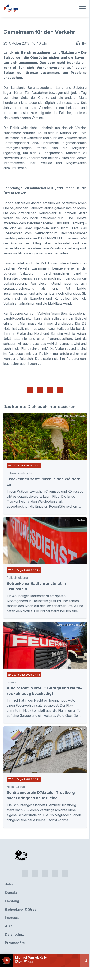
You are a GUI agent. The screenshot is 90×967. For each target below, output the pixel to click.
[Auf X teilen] (40, 390)
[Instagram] (55, 873)
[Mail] (65, 873)
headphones (78, 43)
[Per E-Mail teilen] (60, 390)
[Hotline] (25, 873)
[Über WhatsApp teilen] (50, 390)
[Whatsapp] (35, 873)
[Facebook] (45, 873)
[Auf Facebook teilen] (30, 390)
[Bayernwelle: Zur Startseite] (40, 8)
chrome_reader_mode (84, 43)
